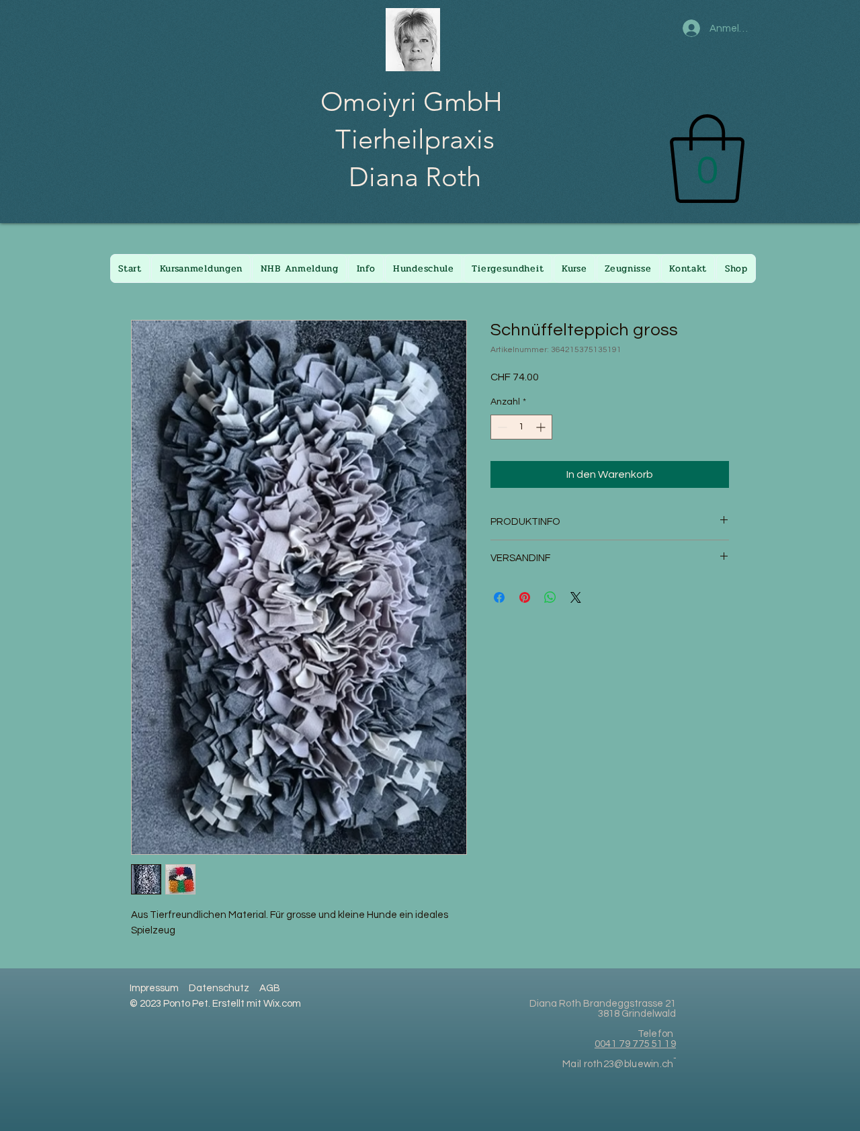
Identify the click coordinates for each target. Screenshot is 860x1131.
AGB (269, 988)
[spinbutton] (521, 427)
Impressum (154, 988)
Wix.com (282, 1004)
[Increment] (541, 427)
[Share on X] (576, 597)
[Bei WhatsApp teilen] (550, 597)
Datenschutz (219, 988)
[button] (707, 158)
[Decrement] (500, 427)
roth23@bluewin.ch (629, 1064)
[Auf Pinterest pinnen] (525, 597)
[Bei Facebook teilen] (499, 597)
